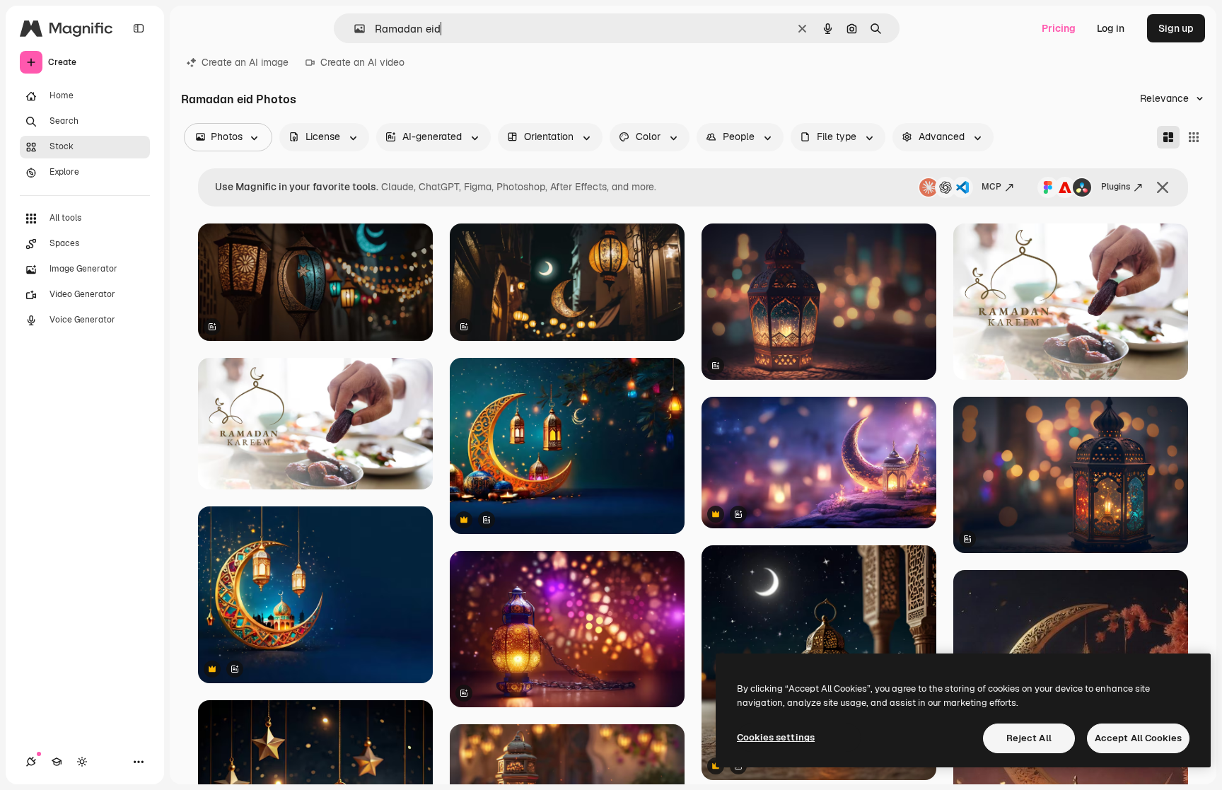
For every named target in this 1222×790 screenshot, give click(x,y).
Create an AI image (245, 62)
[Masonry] (1168, 137)
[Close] (1162, 187)
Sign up (1176, 28)
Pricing (1059, 28)
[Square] (1193, 137)
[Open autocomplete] (353, 28)
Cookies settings (776, 737)
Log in (1110, 28)
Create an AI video (362, 62)
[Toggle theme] (82, 761)
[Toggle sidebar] (138, 28)
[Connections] (31, 761)
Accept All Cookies (1138, 738)
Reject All (1029, 738)
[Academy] (56, 761)
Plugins (1115, 186)
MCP (991, 186)
